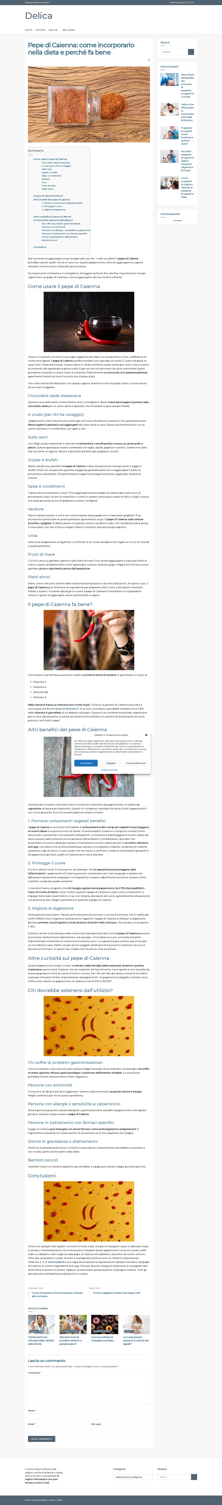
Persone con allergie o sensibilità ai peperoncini (66, 230)
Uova (44, 182)
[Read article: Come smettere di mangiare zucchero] (104, 1324)
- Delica (59, 1500)
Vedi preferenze (136, 763)
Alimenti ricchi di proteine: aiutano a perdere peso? (71, 1340)
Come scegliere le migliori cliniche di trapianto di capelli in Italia (187, 187)
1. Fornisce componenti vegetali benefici (62, 203)
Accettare (86, 763)
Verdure (46, 179)
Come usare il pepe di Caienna (50, 159)
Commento (35, 1372)
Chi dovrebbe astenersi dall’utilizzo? (53, 220)
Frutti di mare (49, 185)
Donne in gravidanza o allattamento (60, 237)
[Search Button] (191, 52)
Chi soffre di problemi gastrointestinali (61, 223)
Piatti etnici (47, 189)
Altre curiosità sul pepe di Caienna (52, 216)
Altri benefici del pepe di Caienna (51, 199)
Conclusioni (39, 247)
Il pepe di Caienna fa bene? (48, 196)
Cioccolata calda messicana (56, 162)
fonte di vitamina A (67, 708)
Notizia (40, 30)
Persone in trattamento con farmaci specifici (64, 233)
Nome (32, 1410)
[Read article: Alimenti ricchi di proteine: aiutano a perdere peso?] (73, 1324)
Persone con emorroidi (53, 227)
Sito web (96, 1424)
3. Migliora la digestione (53, 209)
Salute (53, 30)
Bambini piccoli (49, 240)
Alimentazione (70, 1331)
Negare (111, 763)
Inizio (28, 30)
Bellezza (69, 30)
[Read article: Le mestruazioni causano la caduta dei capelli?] (136, 1324)
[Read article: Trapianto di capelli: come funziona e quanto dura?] (170, 132)
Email (32, 1424)
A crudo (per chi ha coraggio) (56, 166)
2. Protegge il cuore (52, 206)
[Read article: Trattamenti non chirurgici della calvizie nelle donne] (41, 1324)
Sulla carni (47, 169)
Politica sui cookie (109, 770)
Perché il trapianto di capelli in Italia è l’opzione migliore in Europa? (187, 161)
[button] (146, 735)
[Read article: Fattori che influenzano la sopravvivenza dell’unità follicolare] (170, 109)
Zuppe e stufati (49, 172)
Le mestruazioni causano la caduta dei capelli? (135, 1340)
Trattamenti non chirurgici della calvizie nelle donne (41, 1340)
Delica (39, 15)
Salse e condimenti (51, 175)
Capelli (34, 1331)
